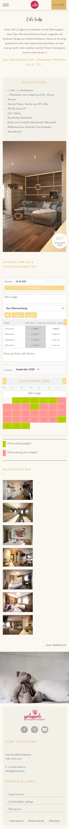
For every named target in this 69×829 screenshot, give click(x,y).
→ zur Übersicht (54, 645)
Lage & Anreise (16, 794)
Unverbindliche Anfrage (21, 801)
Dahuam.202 (15, 808)
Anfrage (18, 315)
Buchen (59, 4)
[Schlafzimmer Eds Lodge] (18, 611)
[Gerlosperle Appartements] (35, 5)
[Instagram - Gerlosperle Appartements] (34, 729)
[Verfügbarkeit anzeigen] (7, 315)
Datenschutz (36, 820)
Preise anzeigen (34, 288)
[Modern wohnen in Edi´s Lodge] (18, 565)
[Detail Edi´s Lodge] (18, 544)
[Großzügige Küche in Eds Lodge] (18, 499)
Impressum (16, 820)
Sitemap (54, 820)
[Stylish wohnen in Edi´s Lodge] (18, 633)
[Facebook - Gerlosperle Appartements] (24, 729)
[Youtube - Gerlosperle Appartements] (44, 729)
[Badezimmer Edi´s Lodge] (18, 521)
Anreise (8, 281)
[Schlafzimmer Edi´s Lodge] (18, 588)
